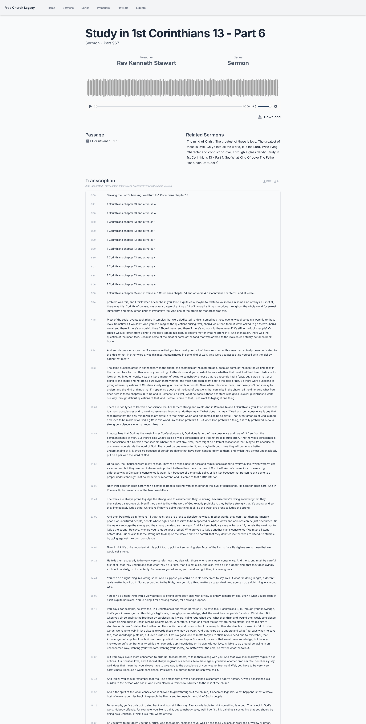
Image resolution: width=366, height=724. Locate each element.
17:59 (94, 692)
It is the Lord (251, 147)
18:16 (94, 705)
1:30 (93, 230)
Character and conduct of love (209, 152)
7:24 (93, 302)
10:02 (94, 407)
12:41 (94, 499)
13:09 (94, 516)
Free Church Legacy (20, 8)
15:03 (94, 595)
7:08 (93, 293)
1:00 (93, 221)
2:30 (93, 248)
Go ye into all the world (223, 147)
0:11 (93, 204)
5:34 (93, 275)
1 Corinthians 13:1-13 (104, 141)
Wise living (270, 147)
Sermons (68, 7)
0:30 (93, 213)
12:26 (94, 485)
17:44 (94, 678)
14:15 (94, 560)
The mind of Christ (200, 141)
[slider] (168, 106)
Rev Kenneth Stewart (146, 62)
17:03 (94, 657)
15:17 (94, 609)
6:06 (93, 284)
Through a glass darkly (249, 152)
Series (85, 7)
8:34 (93, 350)
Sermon (238, 62)
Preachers (103, 7)
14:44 (94, 578)
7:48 (93, 319)
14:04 (94, 547)
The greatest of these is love (235, 141)
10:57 (94, 433)
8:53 (93, 367)
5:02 (93, 266)
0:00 (93, 195)
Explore (141, 7)
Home (51, 7)
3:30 (93, 257)
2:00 (93, 239)
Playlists (122, 7)
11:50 (94, 464)
